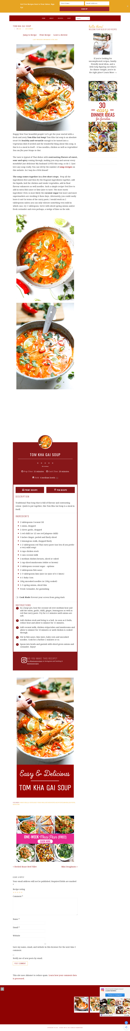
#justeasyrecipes (33, 663)
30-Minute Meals (23, 802)
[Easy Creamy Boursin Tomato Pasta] (97, 1010)
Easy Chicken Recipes (50, 802)
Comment (18, 896)
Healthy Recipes (59, 802)
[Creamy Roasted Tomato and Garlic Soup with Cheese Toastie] (81, 1010)
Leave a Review (60, 35)
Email (16, 927)
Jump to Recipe (30, 35)
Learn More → (110, 72)
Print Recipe (45, 35)
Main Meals (66, 802)
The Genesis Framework (75, 1027)
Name (16, 919)
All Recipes (30, 802)
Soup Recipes (72, 802)
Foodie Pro (62, 1027)
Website (16, 936)
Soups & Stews (16, 804)
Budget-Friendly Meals (39, 802)
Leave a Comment (29, 29)
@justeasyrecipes (36, 661)
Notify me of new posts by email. (28, 958)
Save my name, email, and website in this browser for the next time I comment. (44, 948)
